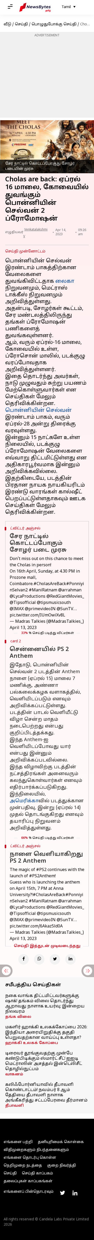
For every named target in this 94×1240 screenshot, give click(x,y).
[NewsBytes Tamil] (35, 7)
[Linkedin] (70, 959)
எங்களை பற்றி (18, 1142)
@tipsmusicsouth (54, 602)
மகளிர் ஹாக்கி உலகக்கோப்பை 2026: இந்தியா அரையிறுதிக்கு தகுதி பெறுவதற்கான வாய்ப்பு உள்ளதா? (46, 1032)
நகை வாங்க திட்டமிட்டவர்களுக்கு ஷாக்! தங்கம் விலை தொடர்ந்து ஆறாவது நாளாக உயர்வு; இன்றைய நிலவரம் (45, 1003)
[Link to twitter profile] (62, 1193)
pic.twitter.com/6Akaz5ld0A (36, 926)
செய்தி (21, 24)
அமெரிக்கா (24, 801)
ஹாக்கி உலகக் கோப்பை (31, 1043)
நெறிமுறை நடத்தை (23, 1165)
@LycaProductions (27, 596)
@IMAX (17, 609)
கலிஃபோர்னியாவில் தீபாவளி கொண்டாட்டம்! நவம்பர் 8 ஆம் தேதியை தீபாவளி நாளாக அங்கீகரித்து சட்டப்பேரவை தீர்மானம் (46, 1092)
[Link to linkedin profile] (75, 1193)
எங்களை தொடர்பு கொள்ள (30, 1158)
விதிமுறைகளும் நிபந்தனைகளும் (36, 1150)
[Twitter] (55, 959)
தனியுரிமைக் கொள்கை (61, 1142)
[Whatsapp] (39, 959)
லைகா (64, 281)
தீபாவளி (14, 1106)
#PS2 (41, 870)
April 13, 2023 (23, 628)
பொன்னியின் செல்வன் (38, 410)
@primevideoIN (40, 609)
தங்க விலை (18, 1017)
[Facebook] (23, 959)
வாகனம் (14, 1074)
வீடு (7, 24)
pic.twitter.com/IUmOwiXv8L (37, 615)
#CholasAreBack (49, 584)
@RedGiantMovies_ (65, 596)
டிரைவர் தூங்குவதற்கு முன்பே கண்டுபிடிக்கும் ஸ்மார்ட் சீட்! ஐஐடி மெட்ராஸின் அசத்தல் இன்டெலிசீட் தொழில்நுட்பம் (43, 1061)
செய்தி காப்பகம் (37, 1173)
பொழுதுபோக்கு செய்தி (54, 24)
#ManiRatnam (43, 590)
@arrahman (69, 590)
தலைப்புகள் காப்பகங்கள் (28, 1181)
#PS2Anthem (42, 876)
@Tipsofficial (23, 602)
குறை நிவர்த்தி (61, 1165)
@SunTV (65, 609)
